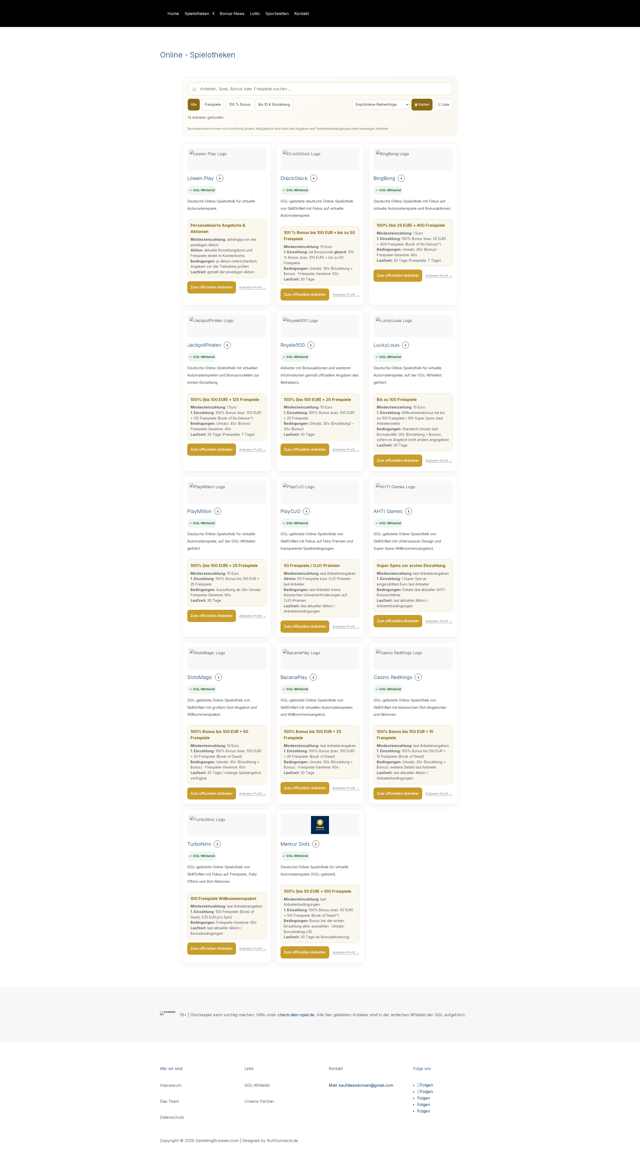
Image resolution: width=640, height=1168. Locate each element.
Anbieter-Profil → (252, 287)
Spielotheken (196, 13)
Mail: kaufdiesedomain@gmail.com (361, 1085)
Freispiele (213, 104)
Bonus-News (232, 13)
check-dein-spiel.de (296, 1014)
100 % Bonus (239, 104)
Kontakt (301, 13)
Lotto (255, 13)
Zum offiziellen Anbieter (211, 287)
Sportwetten (277, 13)
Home (173, 13)
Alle (194, 104)
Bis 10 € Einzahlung (274, 104)
